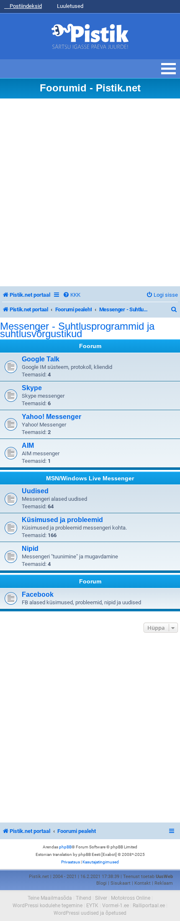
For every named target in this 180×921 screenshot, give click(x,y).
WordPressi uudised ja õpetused (90, 913)
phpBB (65, 847)
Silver (101, 898)
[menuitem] (71, 295)
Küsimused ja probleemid (62, 519)
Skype (32, 387)
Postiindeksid (25, 6)
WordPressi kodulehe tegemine (47, 905)
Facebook (38, 594)
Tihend (83, 898)
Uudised (35, 491)
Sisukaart (121, 883)
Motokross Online (130, 898)
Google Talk (40, 359)
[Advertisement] (90, 192)
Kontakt (142, 883)
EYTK (92, 905)
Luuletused (69, 6)
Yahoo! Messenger (51, 416)
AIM (28, 445)
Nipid (30, 548)
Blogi (101, 883)
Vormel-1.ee (115, 905)
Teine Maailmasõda (50, 898)
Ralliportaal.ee (149, 905)
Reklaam (163, 883)
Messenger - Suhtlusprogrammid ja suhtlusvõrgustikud (77, 330)
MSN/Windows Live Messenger (90, 478)
